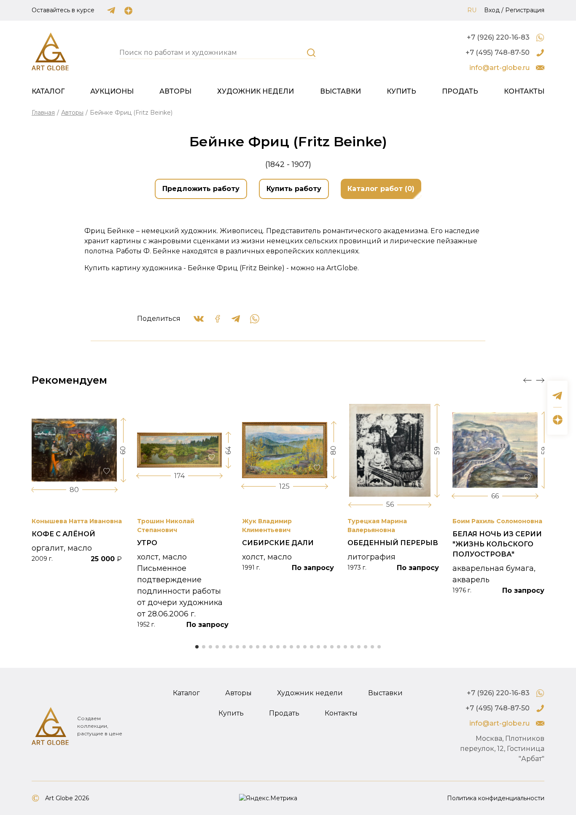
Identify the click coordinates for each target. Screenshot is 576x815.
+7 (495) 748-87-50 (498, 52)
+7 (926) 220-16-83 (498, 37)
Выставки (340, 91)
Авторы (175, 91)
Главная (43, 112)
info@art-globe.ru (499, 68)
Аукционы (112, 91)
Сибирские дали (278, 543)
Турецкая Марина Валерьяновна (377, 525)
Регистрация (524, 10)
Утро (147, 543)
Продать (460, 91)
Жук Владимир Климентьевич (267, 525)
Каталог (48, 91)
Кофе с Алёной (63, 534)
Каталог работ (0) (381, 189)
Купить (401, 91)
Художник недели (255, 91)
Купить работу (293, 189)
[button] (527, 380)
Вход (492, 10)
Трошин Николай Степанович (165, 525)
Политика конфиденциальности (495, 798)
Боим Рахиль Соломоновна (497, 521)
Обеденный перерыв (392, 543)
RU (471, 10)
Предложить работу (201, 189)
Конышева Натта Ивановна (77, 521)
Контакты (524, 91)
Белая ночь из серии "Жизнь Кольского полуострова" (497, 544)
